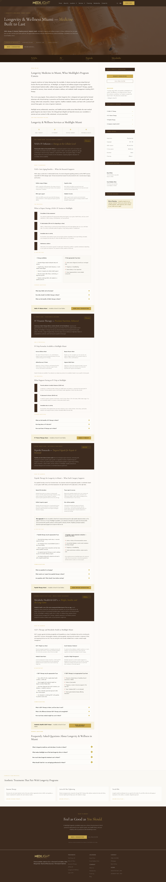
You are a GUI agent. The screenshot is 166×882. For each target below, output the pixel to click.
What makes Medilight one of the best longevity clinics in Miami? (50, 752)
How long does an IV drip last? (43, 424)
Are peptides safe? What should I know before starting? (50, 578)
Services (81, 3)
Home (60, 3)
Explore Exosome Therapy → (13, 799)
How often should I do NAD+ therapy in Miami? (47, 295)
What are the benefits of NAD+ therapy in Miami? (48, 299)
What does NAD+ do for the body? (44, 291)
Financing (89, 3)
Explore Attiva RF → (64, 799)
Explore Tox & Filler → (118, 799)
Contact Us (104, 3)
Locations (72, 3)
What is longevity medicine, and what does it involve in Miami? (49, 747)
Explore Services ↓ (29, 46)
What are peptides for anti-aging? (44, 570)
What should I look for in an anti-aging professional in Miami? (48, 762)
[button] (62, 291)
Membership (97, 3)
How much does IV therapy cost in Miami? (46, 428)
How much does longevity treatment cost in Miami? (46, 757)
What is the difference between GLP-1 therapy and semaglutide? (52, 711)
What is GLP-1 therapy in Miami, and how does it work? (49, 707)
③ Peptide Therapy (120, 120)
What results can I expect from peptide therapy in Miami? (50, 574)
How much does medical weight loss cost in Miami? (48, 715)
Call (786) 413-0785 (93, 837)
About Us (66, 3)
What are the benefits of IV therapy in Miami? (47, 420)
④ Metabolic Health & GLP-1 (120, 124)
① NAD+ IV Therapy (120, 111)
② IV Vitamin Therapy (120, 115)
